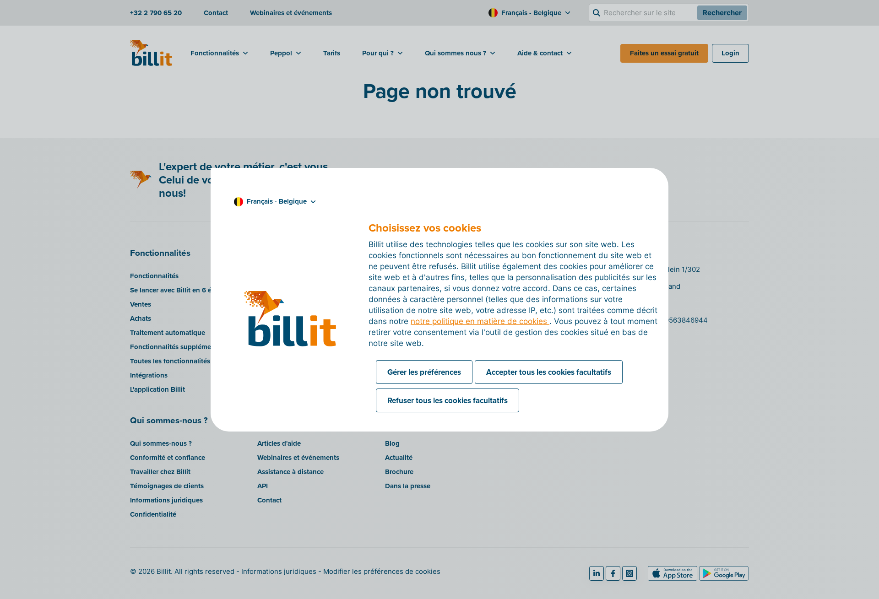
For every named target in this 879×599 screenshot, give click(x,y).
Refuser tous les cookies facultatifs (447, 400)
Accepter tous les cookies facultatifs (548, 372)
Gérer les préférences (424, 372)
